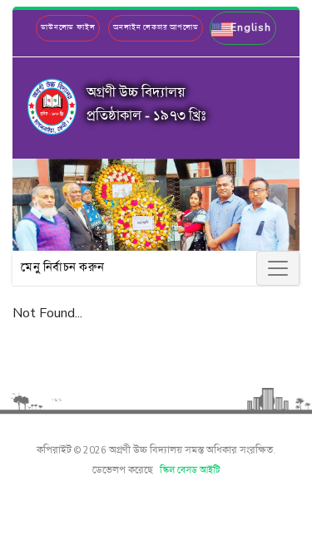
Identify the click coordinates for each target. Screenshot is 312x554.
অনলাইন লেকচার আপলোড (155, 27)
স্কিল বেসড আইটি (190, 471)
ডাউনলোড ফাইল (68, 27)
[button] (242, 28)
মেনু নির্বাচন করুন (63, 268)
